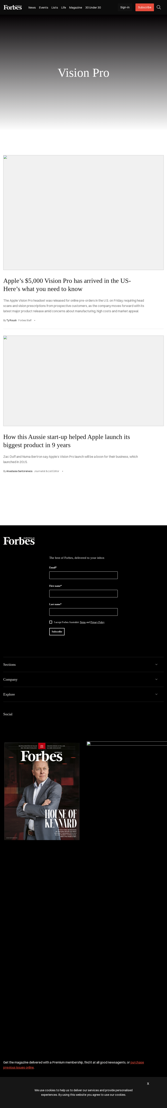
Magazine (75, 7)
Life (63, 7)
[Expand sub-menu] (156, 664)
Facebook (5, 722)
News (32, 7)
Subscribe (144, 7)
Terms (83, 622)
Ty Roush (11, 320)
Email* (53, 567)
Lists (55, 7)
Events (43, 7)
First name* (55, 586)
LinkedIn (13, 722)
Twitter (30, 722)
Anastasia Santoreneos (19, 471)
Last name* (55, 604)
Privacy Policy (97, 622)
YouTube (38, 722)
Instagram (22, 722)
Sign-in (125, 7)
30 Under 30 (93, 7)
